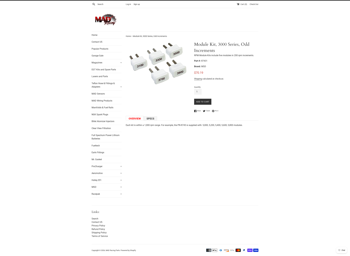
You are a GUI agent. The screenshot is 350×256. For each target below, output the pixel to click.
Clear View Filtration (101, 128)
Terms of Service (100, 236)
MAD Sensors (98, 93)
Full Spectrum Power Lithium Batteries (105, 137)
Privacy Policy (98, 225)
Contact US (97, 42)
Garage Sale (97, 55)
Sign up (137, 4)
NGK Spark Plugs (100, 114)
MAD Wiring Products (102, 100)
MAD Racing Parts (113, 250)
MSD (107, 187)
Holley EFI (107, 180)
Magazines (107, 62)
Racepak (107, 194)
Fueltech (96, 145)
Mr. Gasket (97, 159)
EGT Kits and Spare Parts (104, 69)
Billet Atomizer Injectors (103, 121)
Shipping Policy (99, 232)
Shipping (198, 79)
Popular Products (100, 49)
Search (95, 218)
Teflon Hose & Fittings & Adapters (107, 85)
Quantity (197, 87)
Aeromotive (107, 173)
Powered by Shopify (128, 250)
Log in (128, 4)
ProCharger (107, 166)
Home (94, 35)
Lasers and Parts (100, 76)
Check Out (254, 4)
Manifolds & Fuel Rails (102, 107)
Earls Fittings (98, 152)
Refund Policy (98, 229)
